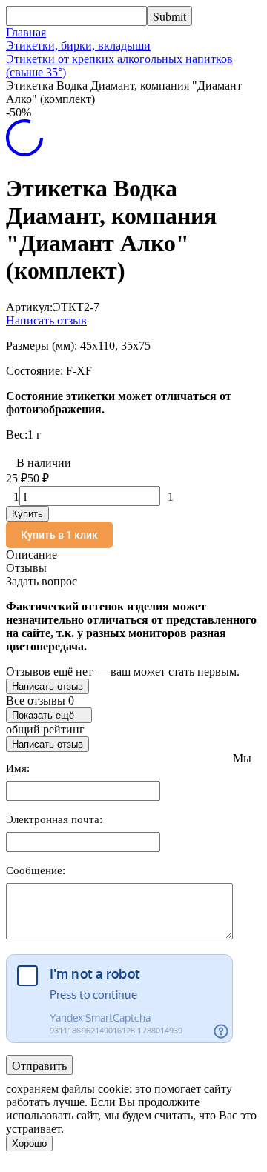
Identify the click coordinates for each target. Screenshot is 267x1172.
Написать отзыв (46, 320)
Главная (26, 32)
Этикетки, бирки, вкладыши (78, 45)
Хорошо (29, 1143)
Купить (27, 513)
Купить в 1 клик (59, 535)
